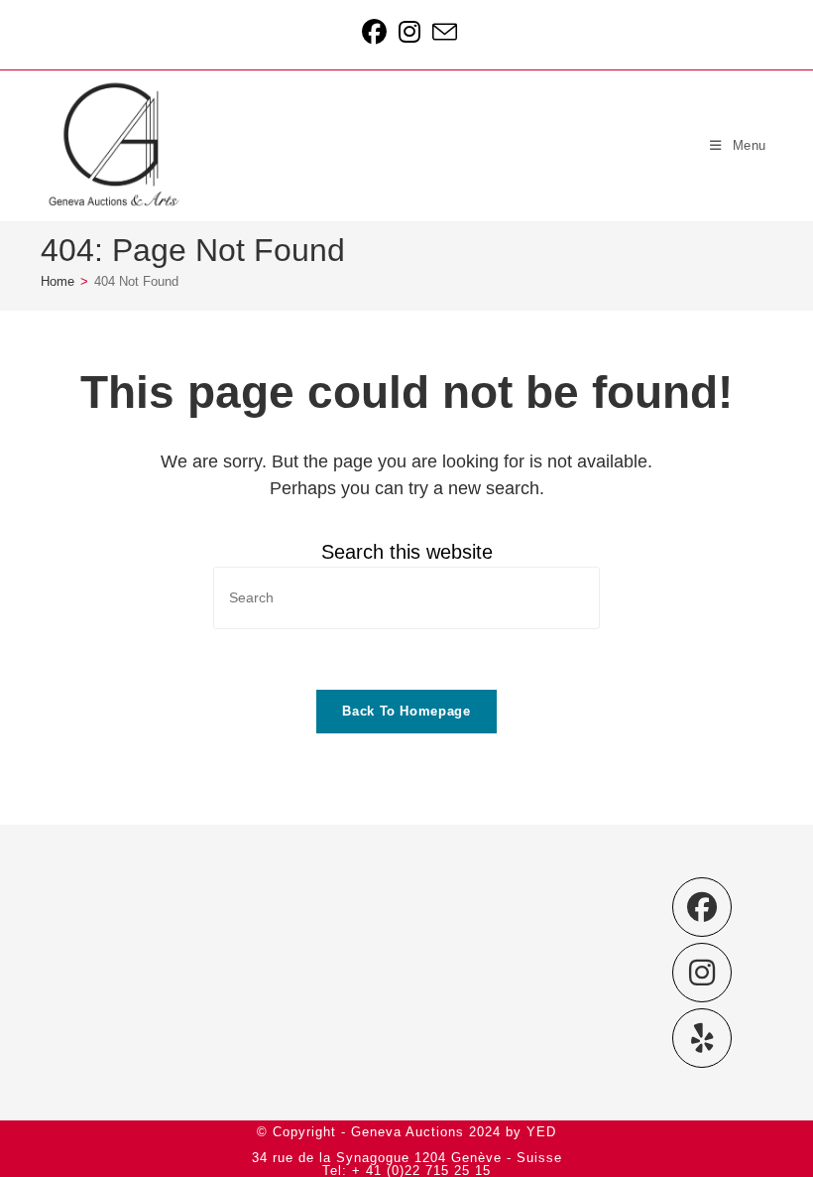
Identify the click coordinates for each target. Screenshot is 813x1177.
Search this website (407, 552)
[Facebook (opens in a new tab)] (374, 32)
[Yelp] (702, 1038)
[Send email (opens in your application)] (441, 32)
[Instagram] (702, 972)
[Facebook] (702, 907)
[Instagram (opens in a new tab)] (409, 32)
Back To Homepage (406, 711)
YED (541, 1131)
